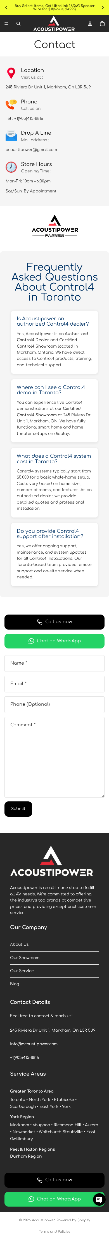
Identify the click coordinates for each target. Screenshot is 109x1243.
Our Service (22, 971)
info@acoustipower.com (34, 1044)
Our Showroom (24, 958)
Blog (14, 984)
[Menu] (6, 23)
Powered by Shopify (73, 1220)
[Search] (18, 24)
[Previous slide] (6, 7)
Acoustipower (43, 1220)
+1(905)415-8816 (24, 1058)
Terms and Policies (54, 1232)
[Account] (90, 24)
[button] (99, 1199)
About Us (19, 944)
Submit (18, 809)
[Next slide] (103, 7)
